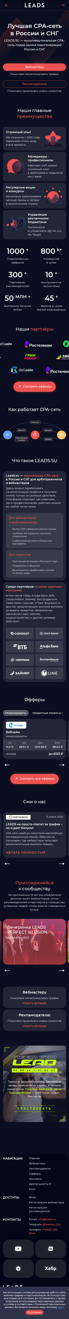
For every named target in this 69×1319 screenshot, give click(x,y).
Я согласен (34, 1312)
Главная (34, 1158)
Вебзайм (13, 732)
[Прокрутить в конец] (63, 713)
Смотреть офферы (37, 386)
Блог (32, 1189)
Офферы (35, 1173)
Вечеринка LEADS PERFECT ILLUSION (27, 930)
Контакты (35, 1179)
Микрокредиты (15, 713)
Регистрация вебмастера (46, 1202)
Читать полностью (25, 852)
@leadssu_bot (52, 1224)
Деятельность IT (40, 1184)
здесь (61, 1307)
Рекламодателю (34, 84)
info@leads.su (47, 1219)
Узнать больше (34, 1003)
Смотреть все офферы (37, 778)
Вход (32, 1197)
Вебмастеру (34, 67)
